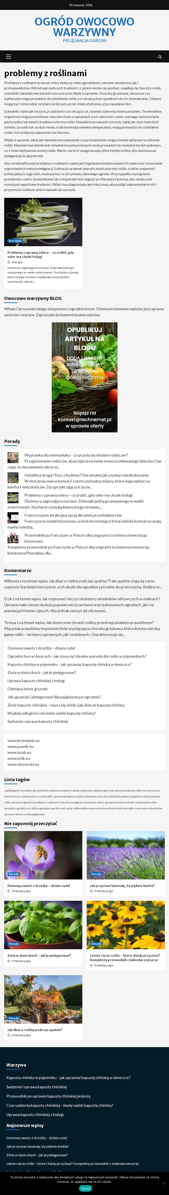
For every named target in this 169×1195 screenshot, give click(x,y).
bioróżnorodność (124, 802)
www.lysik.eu (18, 758)
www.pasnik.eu (20, 746)
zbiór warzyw (144, 790)
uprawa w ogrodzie (22, 802)
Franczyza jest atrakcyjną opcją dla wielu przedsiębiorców (73, 515)
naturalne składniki (108, 796)
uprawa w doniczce (15, 814)
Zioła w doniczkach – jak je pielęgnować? (41, 672)
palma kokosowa (87, 796)
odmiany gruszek (103, 790)
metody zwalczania (81, 790)
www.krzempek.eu (23, 740)
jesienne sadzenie (105, 808)
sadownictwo (29, 796)
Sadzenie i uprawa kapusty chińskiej (37, 721)
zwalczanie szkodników (148, 808)
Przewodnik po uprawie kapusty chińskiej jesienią (48, 1096)
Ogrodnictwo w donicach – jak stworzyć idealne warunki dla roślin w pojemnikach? (77, 656)
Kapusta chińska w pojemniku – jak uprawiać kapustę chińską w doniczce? (69, 664)
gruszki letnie (41, 790)
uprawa (109, 802)
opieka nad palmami (131, 796)
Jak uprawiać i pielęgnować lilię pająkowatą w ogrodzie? (54, 696)
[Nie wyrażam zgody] (163, 1183)
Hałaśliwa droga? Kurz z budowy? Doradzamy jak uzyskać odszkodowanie (86, 475)
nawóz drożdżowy (125, 790)
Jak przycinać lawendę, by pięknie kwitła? (122, 886)
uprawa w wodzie (60, 790)
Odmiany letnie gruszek (27, 688)
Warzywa (15, 240)
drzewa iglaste (74, 802)
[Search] (160, 57)
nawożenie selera (93, 802)
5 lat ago (17, 262)
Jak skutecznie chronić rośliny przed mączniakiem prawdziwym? (100, 622)
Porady (14, 874)
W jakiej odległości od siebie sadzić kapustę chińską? (51, 713)
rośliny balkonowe (83, 808)
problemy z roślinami (46, 802)
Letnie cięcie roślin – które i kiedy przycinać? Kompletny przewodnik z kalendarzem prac (125, 958)
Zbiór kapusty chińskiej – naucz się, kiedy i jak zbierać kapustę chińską (65, 705)
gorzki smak (58, 808)
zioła (62, 802)
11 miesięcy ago (21, 891)
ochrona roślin (125, 808)
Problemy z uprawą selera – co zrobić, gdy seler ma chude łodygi (40, 255)
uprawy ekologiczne (65, 796)
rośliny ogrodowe (40, 808)
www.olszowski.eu (23, 764)
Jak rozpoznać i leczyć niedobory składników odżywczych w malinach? (101, 598)
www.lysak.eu (19, 752)
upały (69, 808)
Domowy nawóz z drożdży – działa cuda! (41, 648)
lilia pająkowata (35, 814)
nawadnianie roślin (146, 802)
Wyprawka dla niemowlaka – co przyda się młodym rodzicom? (76, 455)
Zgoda (85, 1188)
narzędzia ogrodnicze (16, 808)
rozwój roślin (45, 796)
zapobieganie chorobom (18, 790)
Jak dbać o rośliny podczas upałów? (78, 580)
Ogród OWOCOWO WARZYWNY (84, 27)
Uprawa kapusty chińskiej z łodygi (36, 680)
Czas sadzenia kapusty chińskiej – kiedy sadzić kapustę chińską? (59, 1105)
